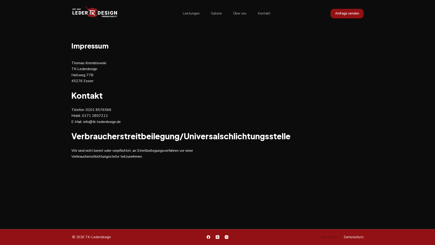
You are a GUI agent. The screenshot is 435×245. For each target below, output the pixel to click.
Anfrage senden (347, 13)
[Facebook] (208, 237)
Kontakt (264, 13)
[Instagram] (226, 237)
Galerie (216, 13)
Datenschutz (354, 237)
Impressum (329, 237)
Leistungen (191, 13)
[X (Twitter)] (217, 237)
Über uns (239, 13)
